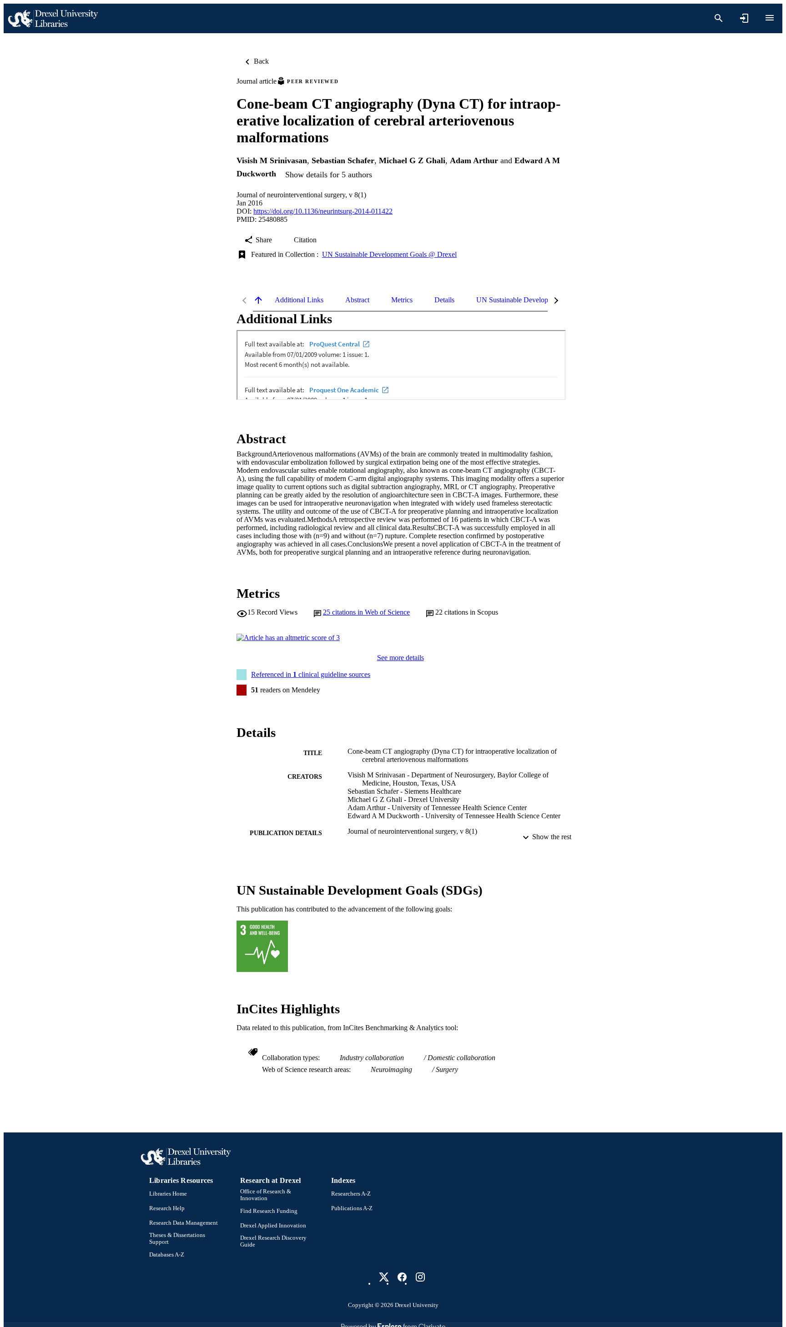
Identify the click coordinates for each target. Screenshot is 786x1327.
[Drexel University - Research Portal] (52, 18)
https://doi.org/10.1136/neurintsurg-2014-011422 (323, 211)
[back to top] (258, 300)
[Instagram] (420, 1277)
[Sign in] (744, 18)
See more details (400, 657)
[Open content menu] (770, 18)
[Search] (719, 18)
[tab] (299, 300)
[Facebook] (402, 1277)
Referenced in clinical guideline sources (310, 674)
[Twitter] (384, 1277)
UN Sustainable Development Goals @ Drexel (389, 254)
